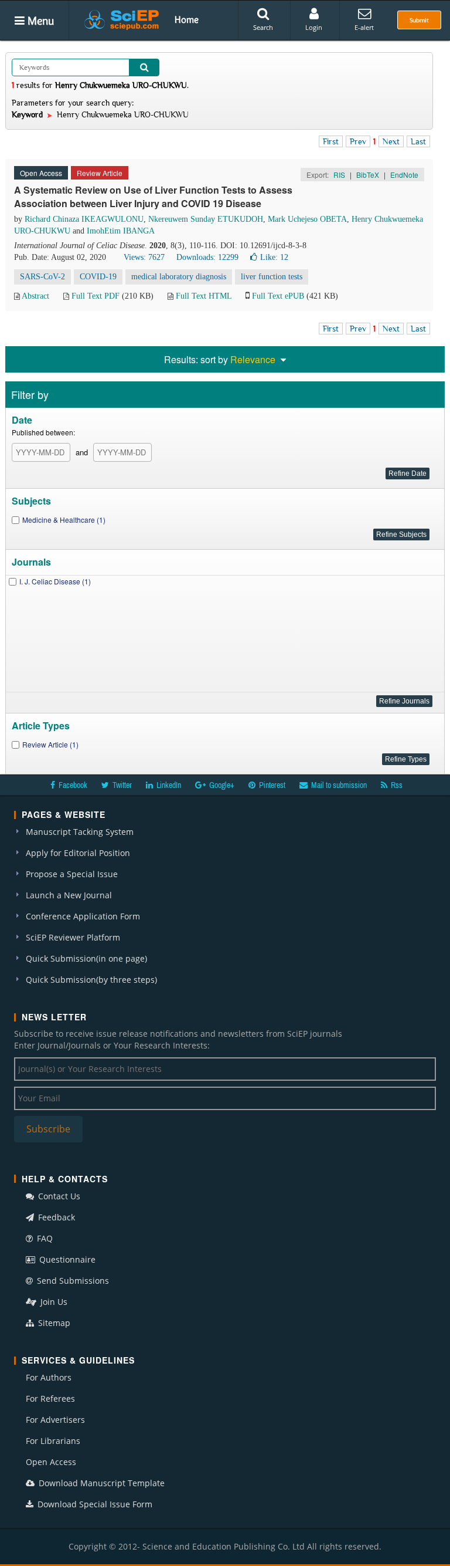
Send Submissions (72, 1280)
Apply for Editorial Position (78, 852)
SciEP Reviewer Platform (73, 937)
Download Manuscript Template (100, 1483)
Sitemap (53, 1322)
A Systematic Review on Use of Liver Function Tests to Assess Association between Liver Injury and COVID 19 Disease (153, 196)
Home (187, 19)
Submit (419, 20)
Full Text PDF (95, 296)
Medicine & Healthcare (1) (63, 520)
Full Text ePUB (278, 296)
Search (263, 27)
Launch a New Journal (69, 895)
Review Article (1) (50, 744)
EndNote (404, 175)
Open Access (51, 1461)
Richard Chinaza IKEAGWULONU (84, 219)
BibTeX (367, 175)
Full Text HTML (203, 296)
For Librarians (53, 1440)
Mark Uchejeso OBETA (307, 219)
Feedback (55, 1217)
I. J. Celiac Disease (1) (55, 581)
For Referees (50, 1398)
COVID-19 (98, 276)
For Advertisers (55, 1419)
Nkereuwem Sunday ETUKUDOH (205, 219)
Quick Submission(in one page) (86, 958)
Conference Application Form (83, 916)
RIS (339, 175)
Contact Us (58, 1196)
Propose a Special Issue (72, 874)
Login (313, 27)
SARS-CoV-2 (42, 276)
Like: (274, 257)
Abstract (35, 296)
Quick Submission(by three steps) (91, 979)
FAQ (44, 1238)
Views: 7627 (144, 257)
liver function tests (271, 276)
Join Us (52, 1301)
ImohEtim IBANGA (121, 230)
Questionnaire (66, 1259)
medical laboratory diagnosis (178, 276)
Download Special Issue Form (93, 1504)
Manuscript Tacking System (80, 831)
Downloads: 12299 (207, 257)
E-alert (364, 27)
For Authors (48, 1377)
